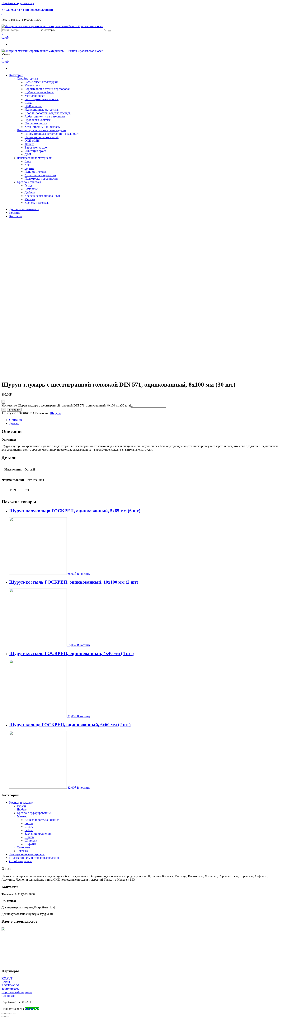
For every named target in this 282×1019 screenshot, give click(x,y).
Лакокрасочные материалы (34, 157)
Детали (14, 423)
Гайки (29, 830)
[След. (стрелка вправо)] (6, 1016)
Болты (29, 823)
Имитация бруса (35, 151)
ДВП (28, 154)
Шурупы (55, 413)
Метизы (30, 199)
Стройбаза (8, 995)
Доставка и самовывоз (24, 209)
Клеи (28, 164)
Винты (29, 826)
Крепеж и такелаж (29, 182)
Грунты (29, 168)
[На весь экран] (10, 1013)
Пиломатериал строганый (42, 137)
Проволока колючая (37, 120)
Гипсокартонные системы (42, 99)
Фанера (29, 144)
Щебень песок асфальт (39, 92)
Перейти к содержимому (18, 3)
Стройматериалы (28, 78)
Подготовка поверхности (41, 178)
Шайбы (29, 837)
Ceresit (6, 982)
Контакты (15, 216)
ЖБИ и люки (33, 106)
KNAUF (7, 978)
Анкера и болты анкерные (42, 819)
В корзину (14, 409)
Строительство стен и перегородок (47, 88)
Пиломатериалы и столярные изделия (41, 130)
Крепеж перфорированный (42, 195)
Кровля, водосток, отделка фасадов (48, 113)
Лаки (28, 161)
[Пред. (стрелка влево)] (3, 1016)
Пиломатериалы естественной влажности (52, 133)
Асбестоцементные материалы (45, 116)
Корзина (14, 212)
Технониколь (10, 988)
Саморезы (31, 188)
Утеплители (32, 85)
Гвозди (29, 185)
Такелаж (22, 850)
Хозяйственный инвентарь (42, 126)
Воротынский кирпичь (17, 992)
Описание (15, 419)
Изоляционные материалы (42, 109)
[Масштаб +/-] (14, 1013)
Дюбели (30, 192)
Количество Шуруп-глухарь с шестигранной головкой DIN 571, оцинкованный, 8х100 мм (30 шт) (66, 405)
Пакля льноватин (36, 123)
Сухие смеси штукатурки (41, 82)
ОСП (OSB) (32, 140)
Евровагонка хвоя (36, 147)
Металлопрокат (35, 95)
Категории (16, 75)
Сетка (28, 102)
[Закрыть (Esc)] (3, 1013)
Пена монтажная (35, 171)
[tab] (144, 420)
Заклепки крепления (38, 833)
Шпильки (31, 840)
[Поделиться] (6, 1013)
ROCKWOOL (11, 985)
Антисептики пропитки (40, 175)
